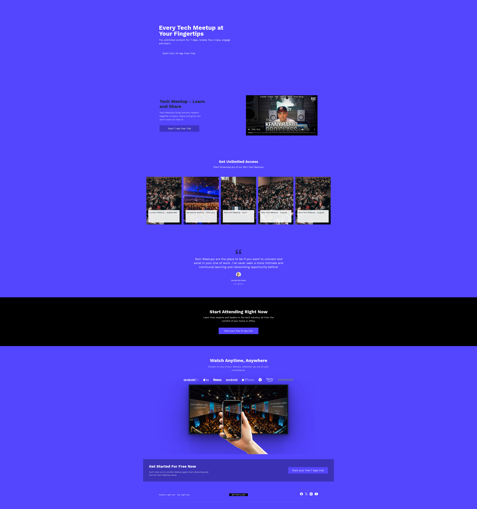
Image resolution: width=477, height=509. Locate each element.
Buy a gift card (183, 495)
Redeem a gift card (167, 495)
